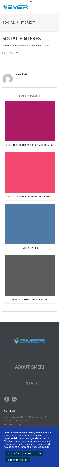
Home (20, 29)
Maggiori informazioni (17, 460)
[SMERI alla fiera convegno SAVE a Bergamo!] (30, 172)
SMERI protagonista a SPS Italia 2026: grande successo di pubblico (30, 145)
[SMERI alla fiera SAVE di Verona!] (30, 275)
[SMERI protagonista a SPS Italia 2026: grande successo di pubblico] (30, 121)
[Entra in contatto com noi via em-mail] (17, 79)
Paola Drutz (11, 45)
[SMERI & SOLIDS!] (30, 224)
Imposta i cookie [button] (33, 453)
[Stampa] (18, 52)
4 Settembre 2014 (37, 45)
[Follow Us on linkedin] (14, 399)
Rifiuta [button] (17, 453)
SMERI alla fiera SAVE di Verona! (30, 299)
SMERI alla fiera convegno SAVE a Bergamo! (30, 197)
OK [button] (8, 453)
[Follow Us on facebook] (6, 399)
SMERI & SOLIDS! (30, 248)
